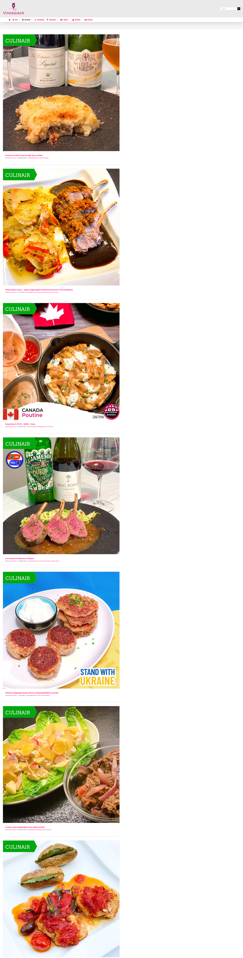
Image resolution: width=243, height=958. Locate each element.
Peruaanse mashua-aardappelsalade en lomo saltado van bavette (25, 827)
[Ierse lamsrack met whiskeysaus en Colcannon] (61, 495)
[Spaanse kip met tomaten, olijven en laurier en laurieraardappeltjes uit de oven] (61, 898)
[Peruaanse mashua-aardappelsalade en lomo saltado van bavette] (61, 764)
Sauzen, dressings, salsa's (43, 292)
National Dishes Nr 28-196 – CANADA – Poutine (20, 424)
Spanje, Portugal (54, 292)
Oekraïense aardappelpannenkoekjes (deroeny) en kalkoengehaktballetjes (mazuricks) (32, 692)
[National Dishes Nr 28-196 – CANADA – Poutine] (61, 361)
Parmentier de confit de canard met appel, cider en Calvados (24, 155)
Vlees (44, 829)
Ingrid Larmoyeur (12, 158)
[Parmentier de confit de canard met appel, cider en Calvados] (61, 92)
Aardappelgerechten (33, 158)
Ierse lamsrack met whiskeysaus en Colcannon (19, 558)
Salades (40, 829)
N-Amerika (50, 426)
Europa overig (42, 561)
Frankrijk (41, 158)
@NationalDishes (31, 426)
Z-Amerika (48, 829)
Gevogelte (46, 158)
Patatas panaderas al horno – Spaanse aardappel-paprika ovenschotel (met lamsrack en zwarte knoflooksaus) (39, 289)
